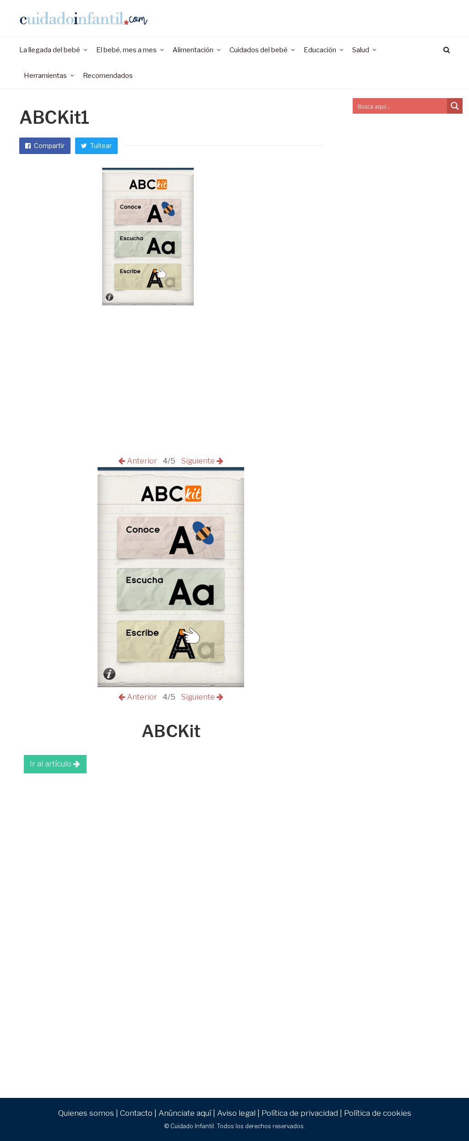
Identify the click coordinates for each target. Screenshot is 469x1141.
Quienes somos (86, 1113)
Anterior (143, 460)
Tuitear (100, 145)
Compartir (49, 145)
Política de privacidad (300, 1113)
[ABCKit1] (171, 684)
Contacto (136, 1113)
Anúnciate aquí (184, 1113)
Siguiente (197, 460)
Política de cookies (377, 1113)
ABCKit (171, 731)
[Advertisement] (171, 847)
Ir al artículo (51, 763)
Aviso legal (236, 1113)
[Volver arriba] (440, 1114)
